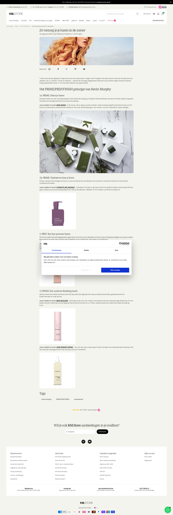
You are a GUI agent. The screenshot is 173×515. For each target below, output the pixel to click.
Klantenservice (16, 453)
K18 (30, 20)
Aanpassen (85, 270)
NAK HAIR (65, 20)
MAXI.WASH (61, 105)
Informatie (59, 453)
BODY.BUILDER (62, 301)
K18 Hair (102, 471)
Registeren (148, 460)
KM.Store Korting (60, 468)
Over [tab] (116, 250)
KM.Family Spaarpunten (63, 457)
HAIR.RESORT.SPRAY (64, 347)
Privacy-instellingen (17, 475)
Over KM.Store (60, 460)
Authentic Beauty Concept (43, 20)
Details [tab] (86, 250)
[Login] (158, 13)
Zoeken (137, 14)
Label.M (74, 20)
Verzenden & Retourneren (18, 460)
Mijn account (149, 453)
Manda (81, 20)
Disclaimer (13, 479)
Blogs (16, 26)
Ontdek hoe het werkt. (103, 2)
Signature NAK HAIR (106, 464)
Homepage (9, 26)
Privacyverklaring (16, 471)
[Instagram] (83, 442)
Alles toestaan (115, 270)
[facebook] (90, 442)
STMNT (57, 20)
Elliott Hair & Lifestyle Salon (64, 464)
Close (171, 2)
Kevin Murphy (14, 20)
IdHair (88, 20)
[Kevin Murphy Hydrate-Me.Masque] (57, 211)
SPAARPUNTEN (158, 20)
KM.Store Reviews (61, 471)
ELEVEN (24, 20)
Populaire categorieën (108, 453)
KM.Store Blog (60, 475)
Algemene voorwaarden (18, 468)
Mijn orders (148, 457)
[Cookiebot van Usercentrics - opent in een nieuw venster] (120, 243)
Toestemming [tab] (56, 250)
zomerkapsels (78, 399)
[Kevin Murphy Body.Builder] (57, 326)
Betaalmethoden (16, 457)
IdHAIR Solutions (105, 475)
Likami (95, 20)
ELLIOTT (102, 20)
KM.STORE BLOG (25, 26)
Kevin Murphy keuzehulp (108, 460)
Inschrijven (102, 432)
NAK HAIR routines (106, 468)
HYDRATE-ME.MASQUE (65, 187)
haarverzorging (46, 399)
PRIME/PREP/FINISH (62, 399)
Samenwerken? (60, 479)
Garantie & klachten (17, 464)
